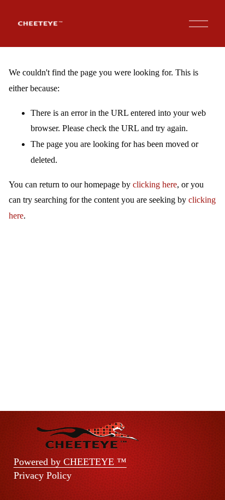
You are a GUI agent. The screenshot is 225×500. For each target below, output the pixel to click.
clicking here (155, 184)
